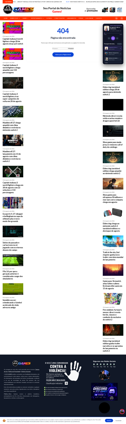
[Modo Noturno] (116, 18)
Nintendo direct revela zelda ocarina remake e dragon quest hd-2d (112, 118)
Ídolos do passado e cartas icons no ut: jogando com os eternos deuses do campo (13, 246)
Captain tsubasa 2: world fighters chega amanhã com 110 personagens (11, 69)
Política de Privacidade (14, 371)
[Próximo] (117, 38)
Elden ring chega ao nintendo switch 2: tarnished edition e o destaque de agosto (111, 227)
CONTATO (99, 18)
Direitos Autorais (26, 371)
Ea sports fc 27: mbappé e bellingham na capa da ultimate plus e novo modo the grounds (13, 217)
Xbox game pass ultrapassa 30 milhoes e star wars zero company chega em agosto (113, 198)
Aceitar (109, 420)
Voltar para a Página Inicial (63, 54)
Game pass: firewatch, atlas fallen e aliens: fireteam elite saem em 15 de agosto (112, 285)
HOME (5, 18)
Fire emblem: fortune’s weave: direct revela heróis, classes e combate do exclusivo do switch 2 (112, 315)
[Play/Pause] (113, 38)
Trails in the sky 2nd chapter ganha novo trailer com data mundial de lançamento (113, 256)
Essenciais (118, 420)
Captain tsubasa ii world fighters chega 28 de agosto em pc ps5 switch (13, 41)
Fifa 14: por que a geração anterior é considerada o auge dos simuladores (13, 275)
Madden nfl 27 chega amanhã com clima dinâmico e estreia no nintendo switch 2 (12, 126)
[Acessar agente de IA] (104, 375)
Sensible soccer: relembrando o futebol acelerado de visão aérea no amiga (12, 304)
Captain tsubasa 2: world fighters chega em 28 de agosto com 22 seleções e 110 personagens (13, 187)
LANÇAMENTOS (71, 18)
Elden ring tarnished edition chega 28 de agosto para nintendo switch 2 (112, 91)
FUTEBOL (49, 18)
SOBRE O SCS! (14, 18)
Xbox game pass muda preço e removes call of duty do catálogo (113, 144)
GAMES (25, 18)
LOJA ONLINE (89, 18)
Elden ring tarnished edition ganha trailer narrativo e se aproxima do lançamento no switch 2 (113, 346)
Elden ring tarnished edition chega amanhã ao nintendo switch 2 (112, 170)
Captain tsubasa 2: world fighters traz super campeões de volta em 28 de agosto (12, 97)
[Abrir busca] (121, 18)
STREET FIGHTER (59, 18)
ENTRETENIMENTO (36, 18)
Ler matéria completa (115, 30)
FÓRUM (81, 18)
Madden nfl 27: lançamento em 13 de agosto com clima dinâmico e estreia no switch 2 (12, 156)
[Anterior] (109, 38)
